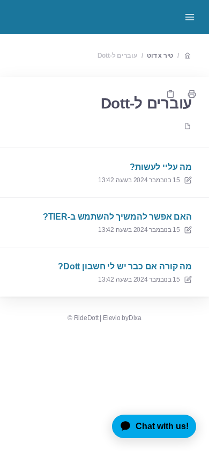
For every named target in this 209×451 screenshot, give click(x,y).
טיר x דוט (160, 55)
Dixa (135, 318)
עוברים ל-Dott (117, 55)
